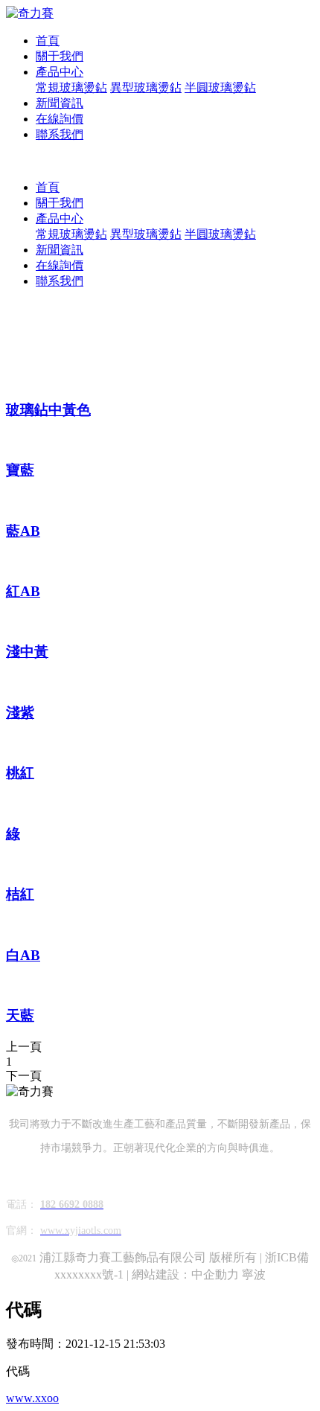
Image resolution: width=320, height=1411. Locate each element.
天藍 (20, 1015)
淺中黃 (27, 651)
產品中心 (59, 71)
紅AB (23, 591)
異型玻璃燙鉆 (146, 87)
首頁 (48, 40)
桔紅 (20, 894)
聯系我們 (59, 134)
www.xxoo (32, 1398)
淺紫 (20, 712)
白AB (23, 955)
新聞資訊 (59, 103)
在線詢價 (59, 118)
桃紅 (20, 773)
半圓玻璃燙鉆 (220, 87)
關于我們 (59, 56)
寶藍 (20, 470)
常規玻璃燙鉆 (71, 87)
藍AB (23, 531)
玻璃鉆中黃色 (48, 409)
